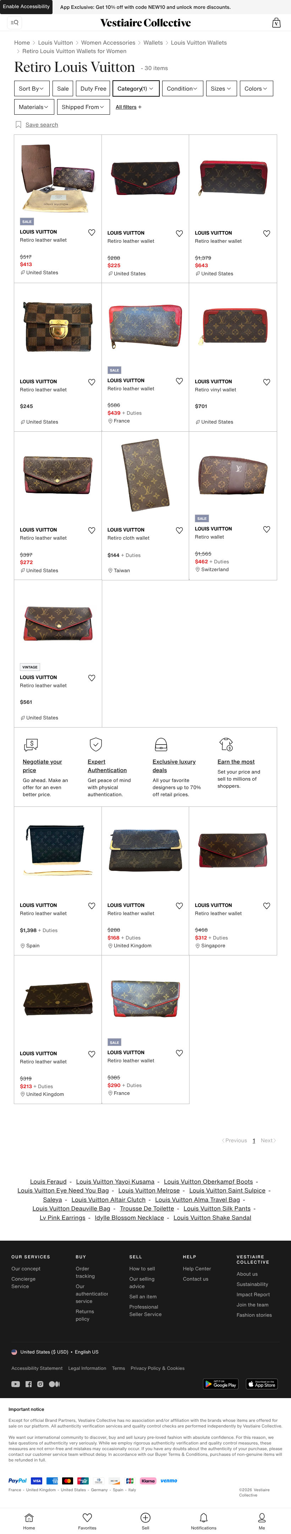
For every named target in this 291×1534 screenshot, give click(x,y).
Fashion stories (254, 1315)
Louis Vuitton (55, 42)
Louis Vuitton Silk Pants (217, 1208)
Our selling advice (141, 1282)
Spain (118, 1490)
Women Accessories (108, 42)
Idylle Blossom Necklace (129, 1217)
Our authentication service (93, 1294)
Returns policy (85, 1315)
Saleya (52, 1199)
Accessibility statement (36, 1368)
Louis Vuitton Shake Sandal (212, 1217)
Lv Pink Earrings (63, 1217)
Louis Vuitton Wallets (199, 42)
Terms (118, 1368)
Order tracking (85, 1272)
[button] (276, 23)
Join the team (253, 1305)
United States (73, 1490)
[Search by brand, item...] (14, 22)
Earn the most (236, 761)
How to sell (142, 1268)
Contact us (196, 1279)
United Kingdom (41, 1490)
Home (22, 42)
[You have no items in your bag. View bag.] (276, 23)
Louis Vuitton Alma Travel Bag (197, 1199)
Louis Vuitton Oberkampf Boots (208, 1181)
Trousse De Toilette (147, 1208)
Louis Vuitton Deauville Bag (71, 1208)
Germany (99, 1490)
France (15, 1490)
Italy (132, 1490)
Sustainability (252, 1284)
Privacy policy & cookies (158, 1368)
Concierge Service (23, 1282)
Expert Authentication (107, 765)
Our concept (25, 1268)
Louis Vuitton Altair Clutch (108, 1199)
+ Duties (132, 412)
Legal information (87, 1368)
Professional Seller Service (145, 1310)
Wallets (153, 42)
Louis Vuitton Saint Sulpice (227, 1190)
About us (247, 1274)
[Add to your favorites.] (92, 232)
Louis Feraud (48, 1181)
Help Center (197, 1268)
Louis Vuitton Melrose (149, 1190)
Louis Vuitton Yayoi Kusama (115, 1181)
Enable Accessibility (26, 6)
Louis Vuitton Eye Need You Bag (63, 1190)
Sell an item (143, 1296)
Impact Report (253, 1294)
